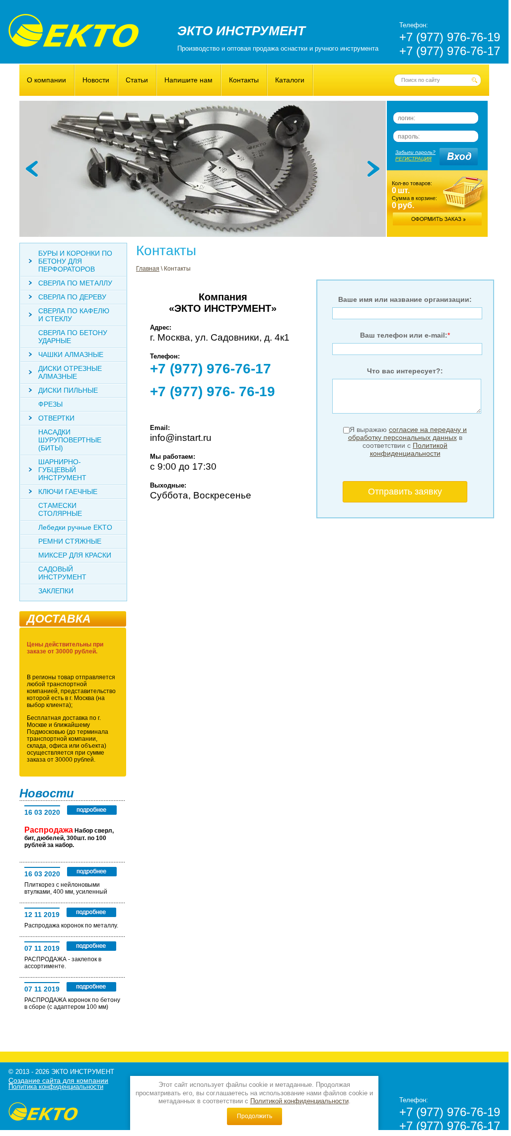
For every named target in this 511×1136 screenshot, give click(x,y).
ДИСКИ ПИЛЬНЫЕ (68, 390)
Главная (147, 268)
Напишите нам (188, 80)
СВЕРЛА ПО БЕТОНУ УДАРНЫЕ (72, 337)
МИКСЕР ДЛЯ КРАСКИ (74, 555)
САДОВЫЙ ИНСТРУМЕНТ (62, 573)
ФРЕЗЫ (50, 404)
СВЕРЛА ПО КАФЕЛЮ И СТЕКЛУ (73, 315)
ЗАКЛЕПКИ (55, 591)
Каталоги (289, 80)
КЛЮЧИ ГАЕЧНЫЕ (67, 492)
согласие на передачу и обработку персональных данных (407, 433)
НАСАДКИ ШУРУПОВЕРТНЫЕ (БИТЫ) (69, 440)
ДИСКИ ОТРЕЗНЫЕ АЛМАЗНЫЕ (70, 372)
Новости (95, 80)
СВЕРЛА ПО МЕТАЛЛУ (75, 283)
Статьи (137, 80)
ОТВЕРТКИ (56, 418)
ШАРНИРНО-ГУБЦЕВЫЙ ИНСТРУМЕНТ (62, 470)
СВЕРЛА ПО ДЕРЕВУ (72, 297)
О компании (46, 80)
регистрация (413, 158)
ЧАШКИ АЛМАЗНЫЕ (70, 354)
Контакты (244, 80)
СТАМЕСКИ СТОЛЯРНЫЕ (60, 509)
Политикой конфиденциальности (299, 1101)
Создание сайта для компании (58, 1080)
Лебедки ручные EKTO (75, 527)
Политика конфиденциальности (55, 1086)
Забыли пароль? (415, 152)
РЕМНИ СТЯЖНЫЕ (69, 541)
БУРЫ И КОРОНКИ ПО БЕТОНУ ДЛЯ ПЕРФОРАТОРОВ (75, 261)
